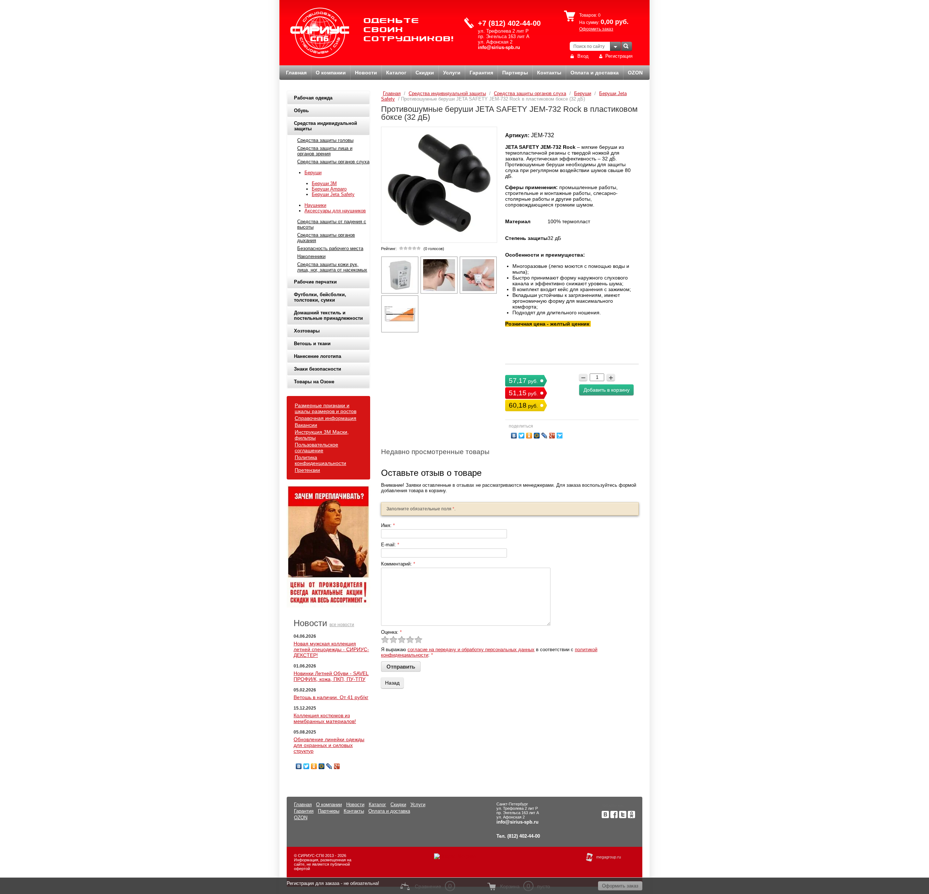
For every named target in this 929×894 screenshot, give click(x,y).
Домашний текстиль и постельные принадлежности (328, 315)
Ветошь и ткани (312, 343)
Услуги (452, 72)
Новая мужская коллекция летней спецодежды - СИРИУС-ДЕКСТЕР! (331, 649)
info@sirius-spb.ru (499, 47)
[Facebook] (614, 816)
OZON (635, 72)
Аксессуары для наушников (335, 210)
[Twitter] (306, 766)
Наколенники (311, 256)
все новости (342, 624)
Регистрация (619, 56)
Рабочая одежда (313, 98)
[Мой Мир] (322, 766)
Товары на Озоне (314, 381)
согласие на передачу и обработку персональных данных (471, 649)
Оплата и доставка (594, 72)
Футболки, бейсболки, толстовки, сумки (320, 297)
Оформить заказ (596, 29)
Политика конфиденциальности (320, 460)
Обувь (301, 110)
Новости (366, 72)
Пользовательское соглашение (316, 447)
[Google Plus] (337, 766)
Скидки (425, 72)
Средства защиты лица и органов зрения (324, 151)
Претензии (307, 470)
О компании (331, 72)
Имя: (388, 525)
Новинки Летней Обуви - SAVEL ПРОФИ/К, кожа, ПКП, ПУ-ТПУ (331, 676)
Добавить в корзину (607, 390)
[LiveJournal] (329, 766)
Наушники (315, 205)
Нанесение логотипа (317, 356)
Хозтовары (307, 331)
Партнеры (515, 72)
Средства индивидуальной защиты (325, 126)
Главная (296, 72)
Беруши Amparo (329, 189)
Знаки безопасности (317, 369)
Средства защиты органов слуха (333, 161)
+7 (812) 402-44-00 (509, 23)
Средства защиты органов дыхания (326, 237)
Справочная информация (325, 418)
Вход (583, 56)
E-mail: (390, 544)
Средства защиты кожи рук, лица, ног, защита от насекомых (332, 267)
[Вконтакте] (605, 816)
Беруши (313, 172)
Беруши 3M (324, 183)
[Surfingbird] (560, 435)
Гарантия (481, 72)
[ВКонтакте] (299, 766)
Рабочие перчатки (315, 282)
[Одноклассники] (314, 766)
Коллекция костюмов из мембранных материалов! (325, 718)
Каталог (396, 72)
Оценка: (391, 632)
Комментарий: (398, 564)
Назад (392, 683)
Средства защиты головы (325, 140)
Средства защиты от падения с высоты (331, 224)
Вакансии (306, 425)
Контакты (549, 72)
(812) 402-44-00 (523, 836)
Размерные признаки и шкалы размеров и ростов (325, 408)
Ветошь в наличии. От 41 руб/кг (331, 697)
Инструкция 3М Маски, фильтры (322, 435)
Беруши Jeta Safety (333, 194)
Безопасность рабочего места (330, 248)
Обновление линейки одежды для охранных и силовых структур (329, 745)
